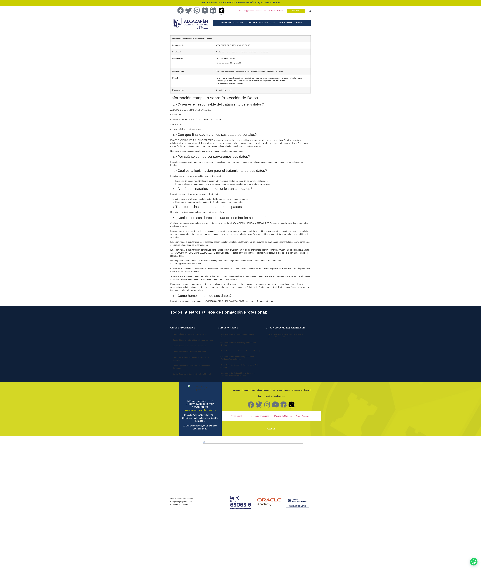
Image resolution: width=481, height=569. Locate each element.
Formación (226, 23)
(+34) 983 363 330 (275, 11)
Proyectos (263, 23)
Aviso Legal (236, 416)
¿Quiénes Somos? (241, 390)
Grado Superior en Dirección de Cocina (189, 352)
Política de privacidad (259, 416)
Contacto (298, 23)
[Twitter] (188, 10)
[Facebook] (180, 10)
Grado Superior (283, 390)
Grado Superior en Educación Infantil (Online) (240, 351)
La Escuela (238, 23)
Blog (273, 23)
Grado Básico (256, 390)
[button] (310, 11)
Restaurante (251, 23)
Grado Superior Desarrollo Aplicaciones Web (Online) (239, 366)
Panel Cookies (302, 416)
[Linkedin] (213, 10)
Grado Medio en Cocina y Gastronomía (189, 346)
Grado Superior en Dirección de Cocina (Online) (237, 335)
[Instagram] (197, 10)
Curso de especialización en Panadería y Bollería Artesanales (285, 335)
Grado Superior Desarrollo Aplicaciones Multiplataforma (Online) (237, 358)
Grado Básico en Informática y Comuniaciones (193, 340)
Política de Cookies (283, 416)
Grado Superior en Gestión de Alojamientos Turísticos (191, 367)
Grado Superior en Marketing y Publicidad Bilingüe (191, 358)
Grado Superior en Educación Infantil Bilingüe (192, 374)
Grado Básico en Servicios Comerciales (190, 334)
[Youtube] (205, 10)
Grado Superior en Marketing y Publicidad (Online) (238, 344)
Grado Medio (269, 390)
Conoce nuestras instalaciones (271, 396)
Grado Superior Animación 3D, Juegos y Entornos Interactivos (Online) (237, 374)
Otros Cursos (298, 390)
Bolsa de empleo (285, 23)
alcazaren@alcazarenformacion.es (252, 11)
